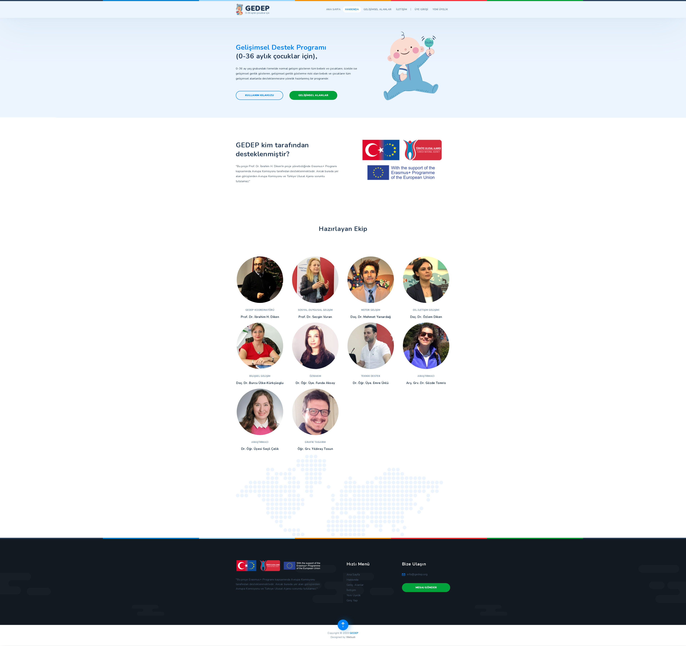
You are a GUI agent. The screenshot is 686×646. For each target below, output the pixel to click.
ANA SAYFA (333, 9)
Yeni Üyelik (354, 595)
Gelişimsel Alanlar (313, 95)
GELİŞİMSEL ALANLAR (378, 9)
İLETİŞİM (401, 9)
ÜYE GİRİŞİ (421, 9)
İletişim (351, 590)
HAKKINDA (352, 9)
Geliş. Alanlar (355, 585)
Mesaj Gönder (426, 587)
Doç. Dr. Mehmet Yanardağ (371, 317)
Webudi (350, 637)
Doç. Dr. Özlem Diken (426, 317)
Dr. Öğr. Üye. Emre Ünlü (371, 383)
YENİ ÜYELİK (440, 9)
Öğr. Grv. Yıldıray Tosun (315, 449)
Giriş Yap (352, 600)
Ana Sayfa (353, 575)
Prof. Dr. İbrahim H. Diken (260, 317)
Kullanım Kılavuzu (259, 95)
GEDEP (354, 633)
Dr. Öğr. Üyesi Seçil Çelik (260, 449)
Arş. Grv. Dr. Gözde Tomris (426, 383)
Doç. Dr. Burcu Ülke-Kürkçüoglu (260, 383)
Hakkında (353, 580)
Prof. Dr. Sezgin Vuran (315, 317)
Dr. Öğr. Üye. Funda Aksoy (315, 383)
